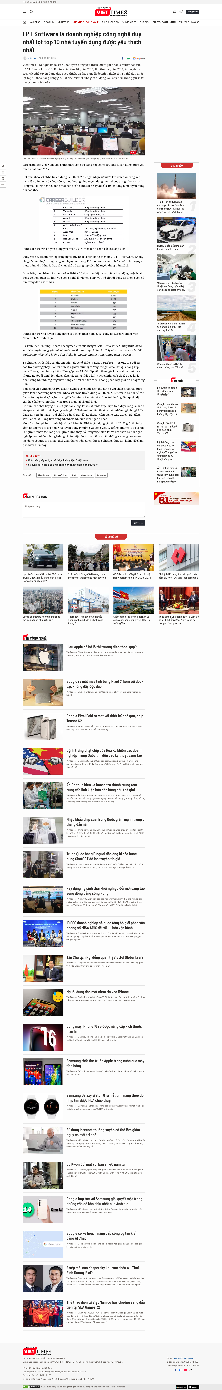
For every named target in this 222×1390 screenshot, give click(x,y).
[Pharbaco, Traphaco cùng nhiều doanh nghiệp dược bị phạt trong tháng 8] (88, 600)
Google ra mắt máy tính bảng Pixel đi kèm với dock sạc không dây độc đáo (167, 409)
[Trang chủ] (24, 22)
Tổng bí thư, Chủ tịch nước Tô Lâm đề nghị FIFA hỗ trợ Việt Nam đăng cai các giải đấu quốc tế (179, 620)
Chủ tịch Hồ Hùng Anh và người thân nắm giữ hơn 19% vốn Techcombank (178, 576)
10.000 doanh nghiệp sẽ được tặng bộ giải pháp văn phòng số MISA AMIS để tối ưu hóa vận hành (105, 925)
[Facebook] (122, 58)
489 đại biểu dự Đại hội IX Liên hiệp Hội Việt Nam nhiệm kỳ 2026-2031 (132, 576)
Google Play (193, 1387)
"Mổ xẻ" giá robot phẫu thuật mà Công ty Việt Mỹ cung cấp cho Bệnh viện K (171, 286)
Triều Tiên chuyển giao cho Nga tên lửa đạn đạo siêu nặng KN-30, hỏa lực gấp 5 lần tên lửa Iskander (171, 206)
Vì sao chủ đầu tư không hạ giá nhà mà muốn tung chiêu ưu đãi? (41, 618)
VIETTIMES (111, 12)
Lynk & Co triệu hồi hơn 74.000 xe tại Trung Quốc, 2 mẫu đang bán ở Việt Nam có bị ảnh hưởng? (42, 577)
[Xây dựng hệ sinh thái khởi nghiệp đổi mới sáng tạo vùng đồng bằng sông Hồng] (43, 899)
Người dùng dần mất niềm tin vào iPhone (97, 991)
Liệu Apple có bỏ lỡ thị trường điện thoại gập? (167, 391)
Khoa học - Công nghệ (85, 22)
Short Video (129, 22)
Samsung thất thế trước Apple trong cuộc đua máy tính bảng (105, 1063)
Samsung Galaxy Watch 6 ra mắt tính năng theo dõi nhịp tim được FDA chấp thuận (105, 1098)
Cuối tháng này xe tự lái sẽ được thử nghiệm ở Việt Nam (58, 460)
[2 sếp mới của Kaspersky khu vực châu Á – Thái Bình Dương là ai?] (43, 1278)
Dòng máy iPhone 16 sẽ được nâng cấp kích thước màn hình (104, 1029)
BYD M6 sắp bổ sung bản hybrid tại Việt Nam (170, 247)
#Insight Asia (43, 475)
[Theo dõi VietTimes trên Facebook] (175, 1370)
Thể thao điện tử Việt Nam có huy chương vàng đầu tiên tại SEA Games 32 (105, 1305)
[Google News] (138, 58)
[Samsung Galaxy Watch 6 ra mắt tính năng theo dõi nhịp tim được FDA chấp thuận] (43, 1106)
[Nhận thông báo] (174, 12)
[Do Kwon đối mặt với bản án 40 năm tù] (43, 1175)
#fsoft (74, 475)
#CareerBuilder (60, 475)
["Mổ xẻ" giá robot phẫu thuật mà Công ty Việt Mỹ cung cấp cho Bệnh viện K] (176, 267)
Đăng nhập (192, 11)
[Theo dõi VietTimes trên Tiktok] (190, 1370)
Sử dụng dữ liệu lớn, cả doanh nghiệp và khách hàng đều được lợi (63, 464)
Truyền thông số (189, 22)
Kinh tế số (63, 22)
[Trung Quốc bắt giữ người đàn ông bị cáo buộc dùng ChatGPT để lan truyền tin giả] (43, 864)
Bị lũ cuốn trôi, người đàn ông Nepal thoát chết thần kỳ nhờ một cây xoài (87, 576)
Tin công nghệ (35, 638)
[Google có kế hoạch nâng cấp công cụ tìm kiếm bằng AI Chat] (43, 1244)
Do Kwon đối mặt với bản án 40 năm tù (95, 1164)
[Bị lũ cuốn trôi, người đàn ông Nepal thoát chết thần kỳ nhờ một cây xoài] (88, 557)
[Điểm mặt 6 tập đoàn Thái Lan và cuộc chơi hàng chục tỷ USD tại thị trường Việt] (133, 600)
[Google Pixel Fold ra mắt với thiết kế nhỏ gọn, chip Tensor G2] (188, 427)
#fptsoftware (86, 475)
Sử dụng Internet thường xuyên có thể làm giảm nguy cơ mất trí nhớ (103, 1132)
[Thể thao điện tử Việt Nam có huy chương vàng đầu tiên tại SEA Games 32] (43, 1313)
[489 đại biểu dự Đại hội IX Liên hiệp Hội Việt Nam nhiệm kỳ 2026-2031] (133, 557)
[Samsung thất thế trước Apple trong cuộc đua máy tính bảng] (43, 1071)
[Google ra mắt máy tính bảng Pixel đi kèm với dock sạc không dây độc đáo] (188, 408)
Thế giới (144, 22)
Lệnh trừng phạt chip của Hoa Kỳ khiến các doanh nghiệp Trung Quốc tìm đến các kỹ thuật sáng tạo (167, 451)
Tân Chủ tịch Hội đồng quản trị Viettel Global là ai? (104, 957)
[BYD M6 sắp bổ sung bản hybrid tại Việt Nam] (176, 230)
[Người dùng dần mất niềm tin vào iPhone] (43, 1002)
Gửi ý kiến (138, 523)
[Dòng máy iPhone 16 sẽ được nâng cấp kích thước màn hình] (43, 1037)
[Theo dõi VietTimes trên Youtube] (185, 1370)
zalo (180, 1370)
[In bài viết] (128, 58)
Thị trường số (110, 22)
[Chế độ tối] (181, 12)
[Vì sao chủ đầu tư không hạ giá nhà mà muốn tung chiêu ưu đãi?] (43, 600)
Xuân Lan (32, 58)
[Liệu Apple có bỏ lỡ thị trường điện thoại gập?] (188, 392)
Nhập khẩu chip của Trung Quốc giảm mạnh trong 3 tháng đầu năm (105, 822)
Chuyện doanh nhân (164, 22)
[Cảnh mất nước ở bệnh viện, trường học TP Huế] (176, 348)
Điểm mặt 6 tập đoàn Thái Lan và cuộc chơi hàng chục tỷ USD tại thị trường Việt (131, 620)
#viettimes (101, 475)
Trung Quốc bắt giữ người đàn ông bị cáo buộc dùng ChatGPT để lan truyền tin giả (101, 856)
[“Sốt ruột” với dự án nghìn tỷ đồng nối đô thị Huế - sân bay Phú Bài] (176, 308)
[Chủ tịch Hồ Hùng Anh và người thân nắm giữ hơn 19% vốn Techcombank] (179, 557)
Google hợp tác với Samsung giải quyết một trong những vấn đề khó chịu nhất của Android (104, 1201)
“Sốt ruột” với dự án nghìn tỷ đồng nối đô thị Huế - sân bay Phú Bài (171, 327)
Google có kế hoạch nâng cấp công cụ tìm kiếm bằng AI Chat (102, 1236)
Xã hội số (35, 22)
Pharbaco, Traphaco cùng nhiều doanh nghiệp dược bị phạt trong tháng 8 (85, 620)
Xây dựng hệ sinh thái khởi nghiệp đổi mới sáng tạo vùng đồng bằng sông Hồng (105, 891)
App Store (181, 1387)
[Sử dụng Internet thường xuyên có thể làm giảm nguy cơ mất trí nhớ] (43, 1140)
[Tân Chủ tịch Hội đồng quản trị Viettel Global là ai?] (43, 968)
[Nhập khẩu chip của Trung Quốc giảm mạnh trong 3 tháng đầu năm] (43, 830)
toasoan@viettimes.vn (182, 1358)
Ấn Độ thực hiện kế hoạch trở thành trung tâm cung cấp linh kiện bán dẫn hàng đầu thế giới (168, 475)
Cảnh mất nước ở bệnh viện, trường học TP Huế (170, 366)
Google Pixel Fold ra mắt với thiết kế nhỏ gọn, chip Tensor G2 (167, 428)
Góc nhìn (49, 22)
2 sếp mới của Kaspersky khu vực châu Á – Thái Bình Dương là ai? (102, 1270)
